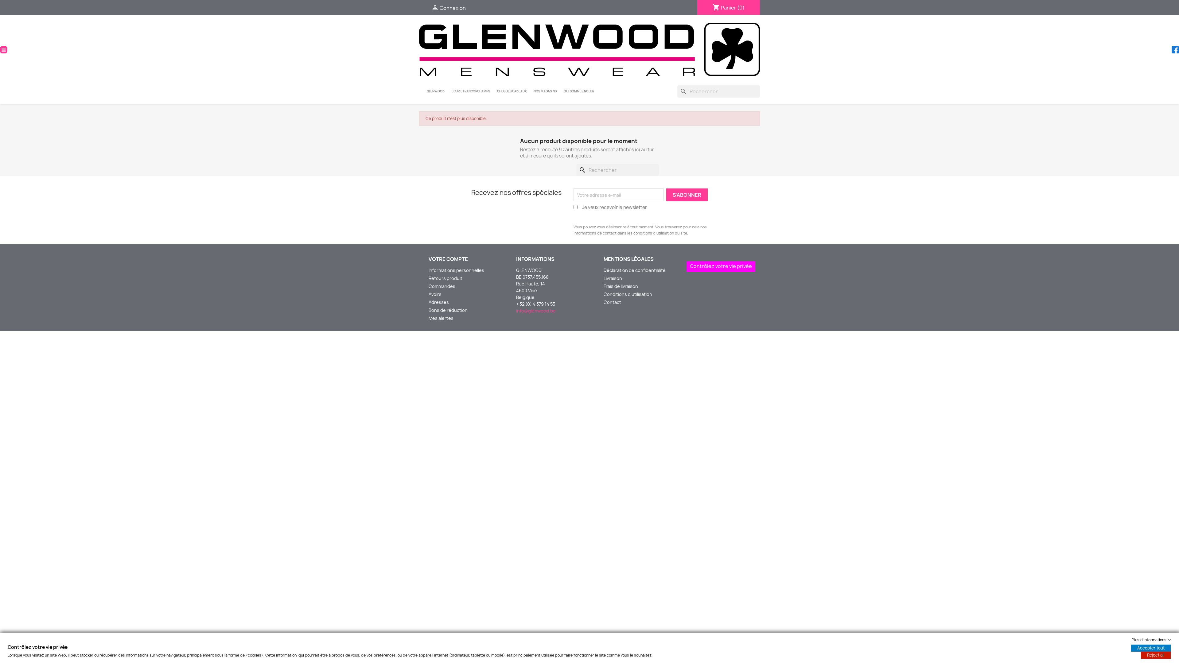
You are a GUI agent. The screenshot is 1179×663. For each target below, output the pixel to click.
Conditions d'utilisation (628, 294)
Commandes (442, 286)
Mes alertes (441, 318)
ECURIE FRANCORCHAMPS (471, 91)
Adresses (439, 302)
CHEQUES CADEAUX (512, 91)
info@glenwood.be (536, 311)
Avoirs (435, 294)
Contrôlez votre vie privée (721, 266)
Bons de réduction (448, 310)
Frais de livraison (621, 286)
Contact (612, 302)
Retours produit (445, 278)
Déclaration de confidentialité (635, 270)
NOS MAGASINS (545, 91)
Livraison (613, 278)
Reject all (1156, 655)
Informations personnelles (456, 270)
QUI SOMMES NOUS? (579, 91)
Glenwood (436, 91)
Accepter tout (1151, 648)
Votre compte (448, 259)
